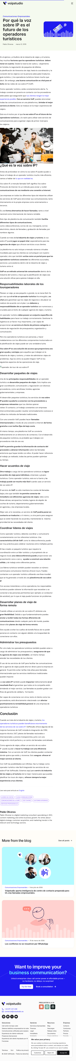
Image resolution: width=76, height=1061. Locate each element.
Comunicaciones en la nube (10, 800)
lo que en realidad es (24, 178)
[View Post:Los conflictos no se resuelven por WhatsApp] (38, 919)
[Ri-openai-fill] (47, 1006)
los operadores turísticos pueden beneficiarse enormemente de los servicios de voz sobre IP (23, 723)
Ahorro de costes (7, 797)
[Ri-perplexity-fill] (52, 1006)
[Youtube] (16, 1016)
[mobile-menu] (71, 3)
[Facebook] (8, 1016)
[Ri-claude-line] (41, 1006)
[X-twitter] (12, 1016)
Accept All (63, 1053)
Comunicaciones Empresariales (16, 16)
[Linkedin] (3, 1016)
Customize (37, 1053)
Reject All (51, 1053)
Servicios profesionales (9, 804)
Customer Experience (41, 800)
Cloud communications (24, 797)
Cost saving (26, 800)
